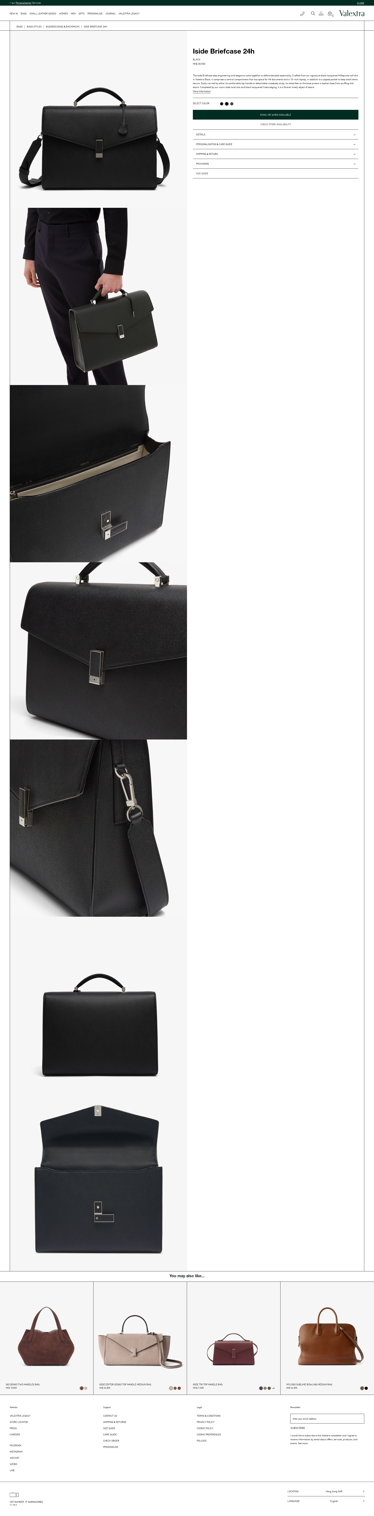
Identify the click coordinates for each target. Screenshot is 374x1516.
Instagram (16, 1451)
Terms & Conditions (209, 1415)
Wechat (14, 1458)
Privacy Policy (205, 1422)
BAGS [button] (24, 13)
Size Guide (109, 1428)
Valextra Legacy (20, 1415)
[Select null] (175, 1388)
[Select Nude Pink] (85, 1388)
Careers (15, 1434)
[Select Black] (366, 1388)
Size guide (202, 173)
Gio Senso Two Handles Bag (23, 1384)
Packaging (202, 163)
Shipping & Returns (114, 1422)
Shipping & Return (207, 154)
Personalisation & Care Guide (214, 144)
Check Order (111, 1440)
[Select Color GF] (231, 103)
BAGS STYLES (34, 26)
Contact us (110, 1415)
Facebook (15, 1445)
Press (13, 1428)
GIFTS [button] (82, 13)
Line (12, 1470)
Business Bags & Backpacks (62, 26)
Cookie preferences (209, 1434)
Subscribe (297, 1428)
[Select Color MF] (221, 103)
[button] (322, 13)
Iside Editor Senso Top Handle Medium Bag (125, 1384)
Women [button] (63, 13)
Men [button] (73, 13)
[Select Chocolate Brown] (179, 1388)
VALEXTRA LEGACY (129, 13)
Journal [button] (110, 13)
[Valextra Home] (351, 13)
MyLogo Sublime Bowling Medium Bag (309, 1384)
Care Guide (110, 1434)
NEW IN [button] (14, 13)
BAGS (20, 26)
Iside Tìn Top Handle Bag (207, 1384)
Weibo (13, 1464)
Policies (201, 1440)
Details (200, 134)
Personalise (94, 13)
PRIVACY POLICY (201, 120)
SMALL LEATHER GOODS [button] (43, 13)
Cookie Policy (205, 1428)
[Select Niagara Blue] (265, 1388)
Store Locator (19, 1422)
